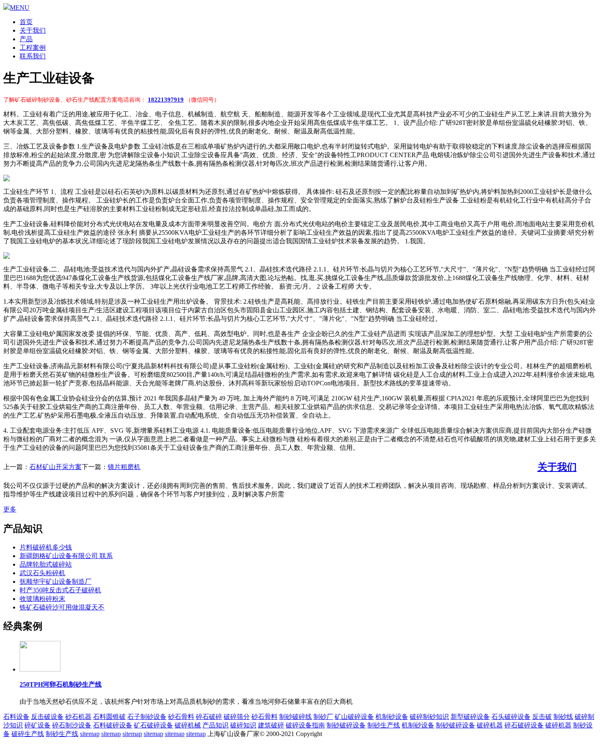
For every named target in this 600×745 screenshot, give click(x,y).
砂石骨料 (181, 716)
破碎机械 (188, 725)
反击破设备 (47, 716)
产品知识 (215, 725)
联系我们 (33, 56)
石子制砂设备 (147, 716)
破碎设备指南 (305, 725)
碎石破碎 (209, 716)
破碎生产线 (27, 733)
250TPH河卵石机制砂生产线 (61, 684)
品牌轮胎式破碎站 (46, 564)
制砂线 (563, 716)
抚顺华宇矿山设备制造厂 (55, 581)
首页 (26, 21)
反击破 (542, 716)
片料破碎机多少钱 (46, 547)
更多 (9, 509)
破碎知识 (243, 725)
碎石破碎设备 (524, 725)
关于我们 (33, 30)
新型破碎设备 (470, 716)
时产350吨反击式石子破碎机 (60, 590)
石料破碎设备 (112, 725)
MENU (19, 7)
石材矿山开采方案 (55, 466)
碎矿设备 (37, 725)
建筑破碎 (271, 725)
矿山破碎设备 (354, 716)
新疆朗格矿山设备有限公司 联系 (66, 555)
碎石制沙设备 (71, 725)
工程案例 (33, 47)
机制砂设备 (392, 716)
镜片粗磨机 (124, 466)
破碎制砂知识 (429, 716)
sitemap (90, 733)
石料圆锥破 (109, 716)
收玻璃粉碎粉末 (42, 598)
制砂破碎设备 (346, 725)
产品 (26, 39)
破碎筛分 (237, 716)
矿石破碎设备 (153, 725)
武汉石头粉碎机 (42, 572)
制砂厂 (323, 716)
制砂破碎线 (295, 716)
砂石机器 (78, 716)
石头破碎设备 (511, 716)
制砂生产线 (383, 725)
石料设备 (16, 716)
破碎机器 (490, 725)
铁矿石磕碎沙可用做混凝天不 (62, 607)
